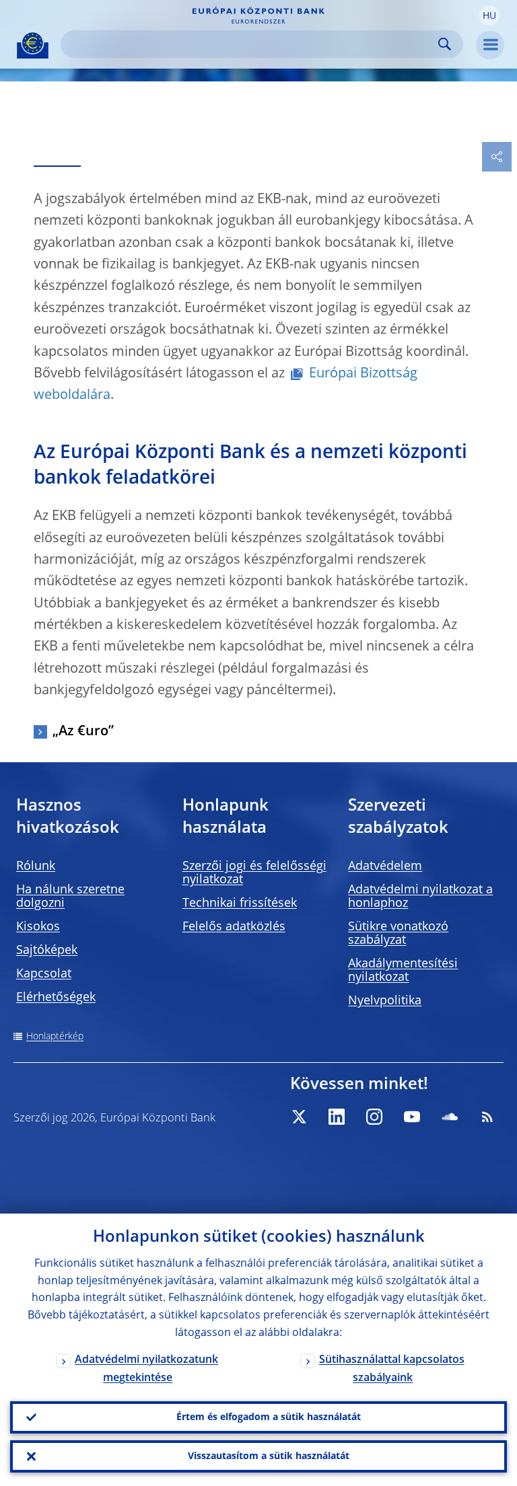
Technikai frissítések (239, 903)
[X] (299, 1117)
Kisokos (38, 927)
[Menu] (490, 45)
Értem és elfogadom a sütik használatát (268, 1417)
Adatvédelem (385, 866)
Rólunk (35, 866)
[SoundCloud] (450, 1117)
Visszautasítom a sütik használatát (268, 1456)
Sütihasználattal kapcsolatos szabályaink (391, 1369)
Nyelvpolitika (384, 1001)
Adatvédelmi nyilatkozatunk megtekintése (146, 1369)
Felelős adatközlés (233, 927)
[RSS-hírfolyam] (487, 1117)
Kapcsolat (43, 974)
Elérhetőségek (56, 998)
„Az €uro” (83, 732)
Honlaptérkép (54, 1036)
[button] (489, 15)
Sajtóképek (46, 950)
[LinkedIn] (336, 1117)
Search (445, 44)
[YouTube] (412, 1117)
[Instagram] (374, 1117)
